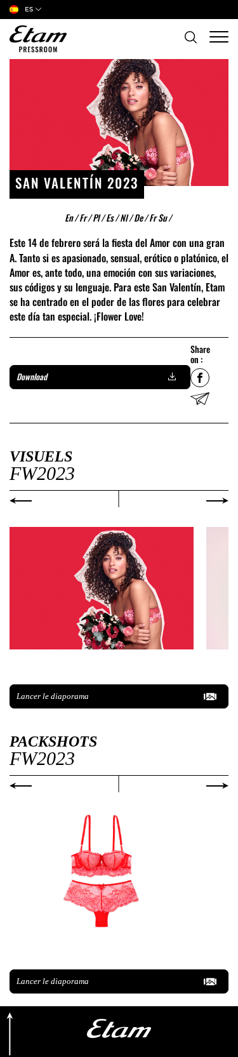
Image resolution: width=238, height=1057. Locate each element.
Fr (85, 217)
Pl (99, 217)
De (141, 217)
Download (32, 376)
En (71, 217)
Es (112, 217)
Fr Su (160, 217)
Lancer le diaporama (53, 696)
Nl (126, 217)
